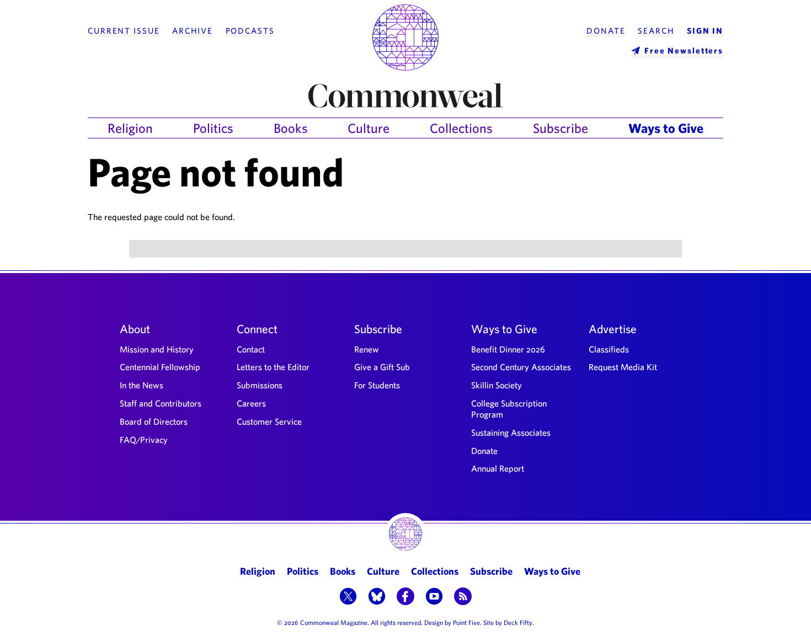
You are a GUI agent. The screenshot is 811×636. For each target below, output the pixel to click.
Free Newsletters (683, 50)
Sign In (705, 30)
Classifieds (609, 349)
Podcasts (250, 30)
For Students (377, 385)
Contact (251, 349)
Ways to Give (665, 128)
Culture (369, 128)
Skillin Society (496, 385)
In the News (141, 385)
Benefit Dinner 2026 (508, 349)
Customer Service (269, 421)
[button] (348, 597)
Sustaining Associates (511, 432)
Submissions (259, 385)
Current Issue (123, 30)
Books (291, 128)
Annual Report (497, 468)
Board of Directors (154, 421)
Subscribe (560, 128)
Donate (605, 30)
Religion (130, 128)
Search (656, 30)
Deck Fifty (518, 622)
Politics (213, 128)
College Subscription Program (509, 408)
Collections (461, 128)
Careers (251, 403)
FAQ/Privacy (144, 440)
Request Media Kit (623, 367)
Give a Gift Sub (382, 367)
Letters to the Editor (273, 367)
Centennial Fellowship (160, 367)
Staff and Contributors (160, 403)
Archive (192, 30)
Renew (366, 349)
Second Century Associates (521, 367)
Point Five (466, 622)
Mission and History (157, 349)
